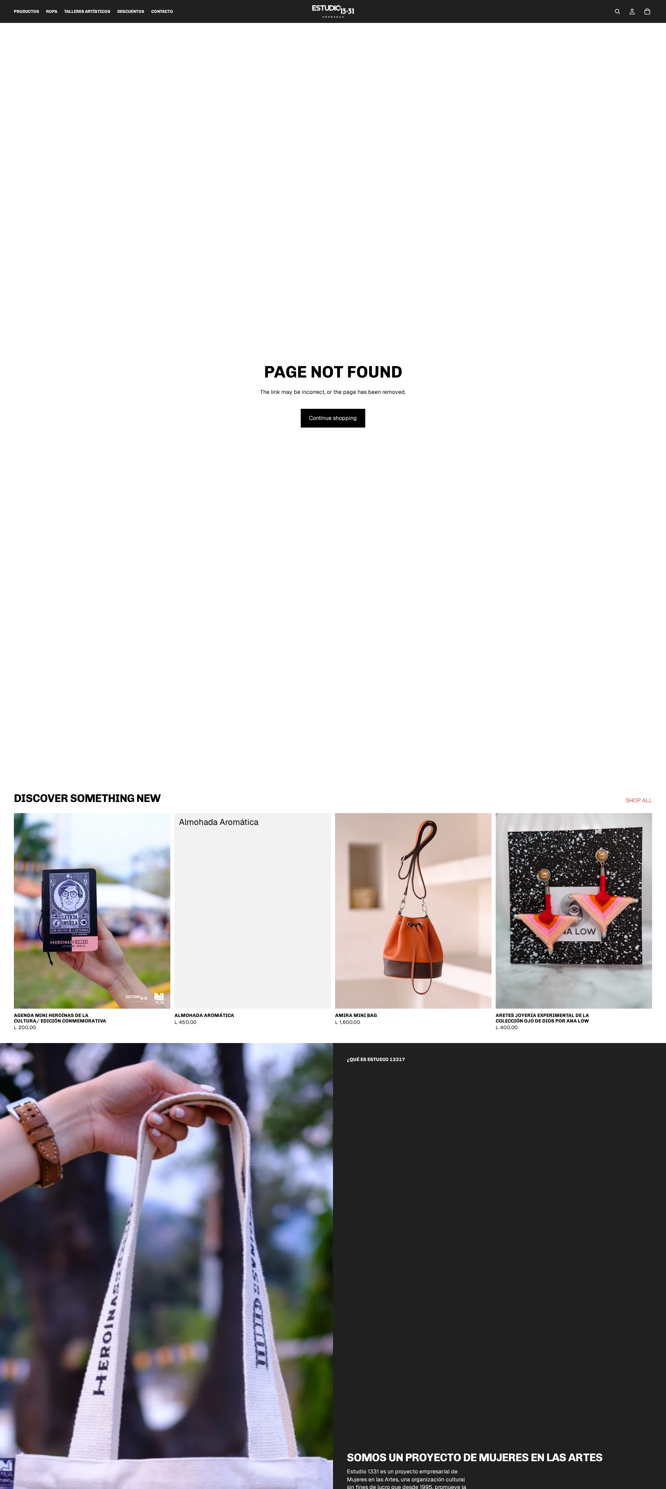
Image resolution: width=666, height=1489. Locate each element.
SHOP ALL (639, 800)
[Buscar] (617, 11)
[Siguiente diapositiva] (160, 911)
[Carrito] (647, 11)
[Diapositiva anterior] (24, 911)
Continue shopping (333, 418)
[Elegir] (159, 998)
